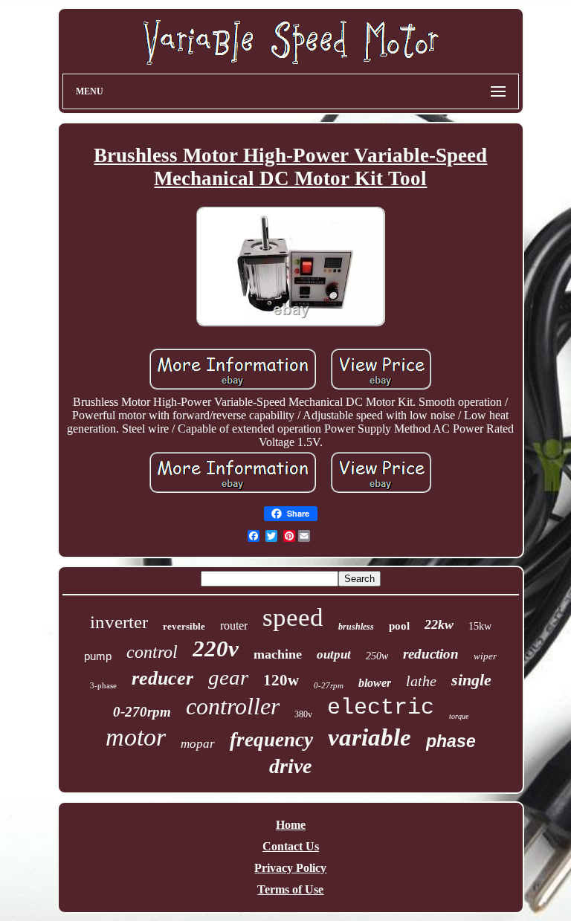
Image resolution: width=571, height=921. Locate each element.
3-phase (103, 685)
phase (451, 741)
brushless (356, 626)
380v (303, 714)
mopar (198, 744)
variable (369, 737)
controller (233, 706)
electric (380, 707)
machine (278, 654)
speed (292, 617)
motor (136, 737)
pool (399, 626)
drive (290, 766)
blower (374, 682)
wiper (485, 656)
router (234, 625)
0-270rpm (142, 712)
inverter (119, 622)
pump (98, 656)
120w (281, 680)
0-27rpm (328, 685)
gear (228, 677)
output (334, 654)
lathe (421, 681)
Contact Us (290, 846)
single (471, 679)
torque (458, 716)
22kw (439, 624)
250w (377, 656)
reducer (162, 678)
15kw (479, 626)
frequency (271, 739)
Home (291, 824)
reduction (431, 654)
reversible (184, 626)
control (152, 652)
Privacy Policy (290, 868)
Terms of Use (290, 889)
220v (216, 649)
